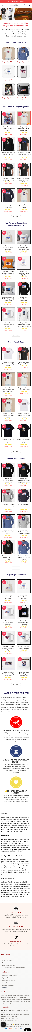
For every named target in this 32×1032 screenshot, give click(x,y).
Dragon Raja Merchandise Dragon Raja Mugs (24, 273)
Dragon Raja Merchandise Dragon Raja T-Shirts (24, 128)
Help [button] (29, 1029)
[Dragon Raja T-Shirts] (8, 53)
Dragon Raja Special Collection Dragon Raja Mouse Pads (8, 673)
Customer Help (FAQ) (8, 985)
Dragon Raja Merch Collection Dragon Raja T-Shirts (24, 205)
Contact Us (5, 982)
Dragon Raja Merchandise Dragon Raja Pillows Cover (24, 247)
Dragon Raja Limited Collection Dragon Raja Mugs (8, 648)
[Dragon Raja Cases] (23, 71)
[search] (25, 5)
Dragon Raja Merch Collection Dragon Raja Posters (8, 128)
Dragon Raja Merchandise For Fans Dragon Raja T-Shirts (8, 389)
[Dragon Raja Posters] (8, 89)
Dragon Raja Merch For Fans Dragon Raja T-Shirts (23, 180)
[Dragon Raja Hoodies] (23, 53)
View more (16, 216)
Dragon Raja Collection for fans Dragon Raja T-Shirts (24, 154)
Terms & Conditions (7, 960)
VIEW (8, 123)
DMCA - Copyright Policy (8, 965)
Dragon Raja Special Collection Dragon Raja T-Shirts (8, 415)
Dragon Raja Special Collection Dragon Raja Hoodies (8, 531)
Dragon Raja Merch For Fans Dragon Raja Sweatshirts (8, 154)
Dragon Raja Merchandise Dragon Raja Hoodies (8, 205)
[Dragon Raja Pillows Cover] (23, 89)
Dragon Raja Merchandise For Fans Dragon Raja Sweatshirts (24, 324)
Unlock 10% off (3, 1024)
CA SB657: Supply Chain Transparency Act (13, 967)
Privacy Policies (6, 962)
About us (4, 958)
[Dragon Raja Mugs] (8, 71)
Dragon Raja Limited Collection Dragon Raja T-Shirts (8, 363)
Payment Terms (6, 978)
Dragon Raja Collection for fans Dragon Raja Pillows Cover (8, 298)
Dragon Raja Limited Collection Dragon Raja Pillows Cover (8, 273)
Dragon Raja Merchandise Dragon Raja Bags (8, 247)
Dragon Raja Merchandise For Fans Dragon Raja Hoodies (24, 480)
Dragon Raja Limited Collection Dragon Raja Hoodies (8, 506)
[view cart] (30, 5)
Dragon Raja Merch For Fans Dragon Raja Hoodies (8, 557)
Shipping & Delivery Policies (9, 975)
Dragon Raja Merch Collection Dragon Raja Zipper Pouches (24, 673)
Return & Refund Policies (8, 980)
